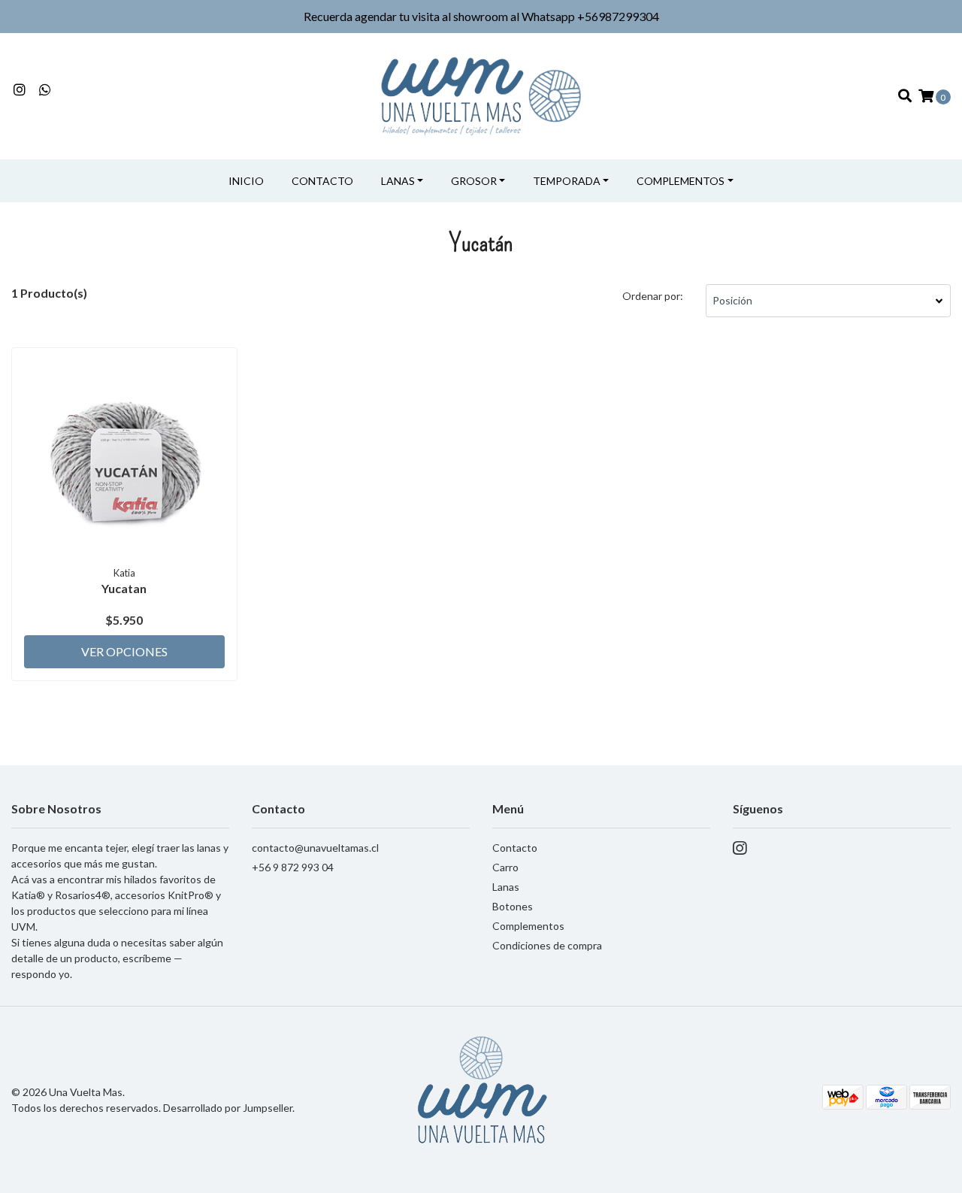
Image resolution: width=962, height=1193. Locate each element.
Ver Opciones (124, 651)
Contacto (322, 180)
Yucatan (124, 588)
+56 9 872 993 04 (293, 867)
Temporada (566, 180)
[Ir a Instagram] (20, 90)
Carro (505, 867)
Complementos (681, 180)
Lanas (398, 180)
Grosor (474, 180)
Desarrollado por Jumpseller (227, 1107)
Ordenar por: (652, 295)
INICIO (246, 180)
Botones (512, 906)
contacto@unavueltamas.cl (315, 847)
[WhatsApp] (45, 90)
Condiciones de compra (547, 945)
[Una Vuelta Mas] (481, 94)
